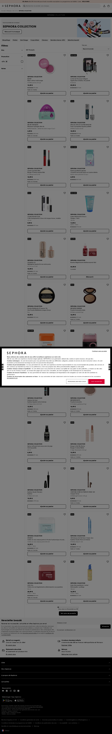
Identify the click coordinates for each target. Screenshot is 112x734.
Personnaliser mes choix (77, 381)
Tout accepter (96, 381)
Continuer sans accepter (99, 351)
